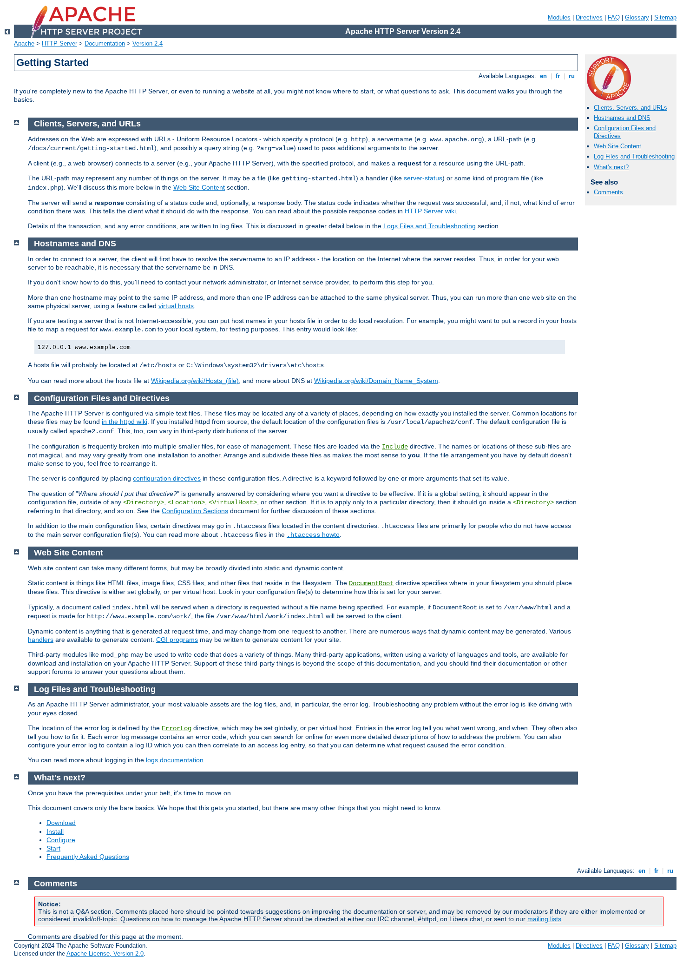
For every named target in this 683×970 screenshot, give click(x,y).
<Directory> (143, 502)
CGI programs (177, 639)
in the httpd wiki (124, 421)
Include (395, 446)
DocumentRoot (371, 583)
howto (313, 534)
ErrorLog (176, 728)
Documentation (105, 43)
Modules (559, 17)
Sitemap (665, 17)
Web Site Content (617, 146)
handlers (40, 639)
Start (53, 848)
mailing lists (544, 919)
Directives (589, 17)
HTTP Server (59, 43)
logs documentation (175, 760)
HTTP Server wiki (430, 211)
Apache (24, 43)
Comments (608, 192)
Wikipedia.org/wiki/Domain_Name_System (376, 380)
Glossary (637, 17)
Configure (60, 840)
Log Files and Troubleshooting (634, 156)
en (543, 76)
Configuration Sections (195, 511)
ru (572, 76)
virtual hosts (176, 306)
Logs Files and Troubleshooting (429, 226)
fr (558, 76)
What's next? (611, 167)
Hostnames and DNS (622, 117)
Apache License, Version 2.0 (105, 953)
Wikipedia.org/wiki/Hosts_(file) (195, 380)
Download (61, 822)
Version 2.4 (147, 43)
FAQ (614, 17)
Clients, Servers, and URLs (630, 107)
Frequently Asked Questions (87, 856)
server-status (423, 178)
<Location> (186, 502)
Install (55, 831)
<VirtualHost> (233, 502)
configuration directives (167, 478)
